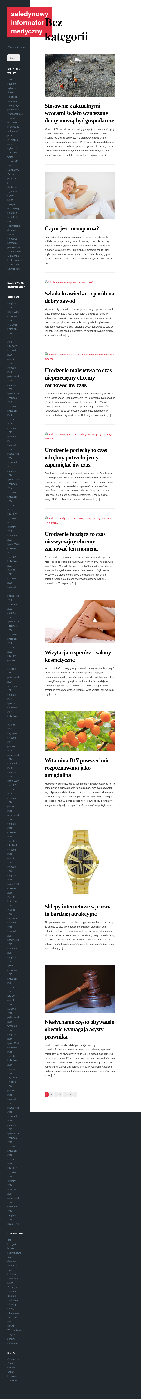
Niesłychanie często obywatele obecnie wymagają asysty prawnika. (79, 1029)
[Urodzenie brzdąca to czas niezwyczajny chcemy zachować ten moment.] (80, 520)
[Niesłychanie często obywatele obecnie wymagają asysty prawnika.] (80, 989)
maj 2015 (12, 1146)
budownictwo (14, 1252)
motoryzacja (13, 1278)
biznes (10, 1248)
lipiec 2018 (13, 884)
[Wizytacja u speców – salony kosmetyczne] (80, 621)
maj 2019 (12, 841)
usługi (10, 1325)
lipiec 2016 (13, 1043)
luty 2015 (12, 1168)
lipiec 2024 (13, 479)
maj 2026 (12, 324)
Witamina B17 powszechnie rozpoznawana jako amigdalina (77, 767)
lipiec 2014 (13, 1223)
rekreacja (12, 1304)
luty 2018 (12, 918)
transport (12, 1317)
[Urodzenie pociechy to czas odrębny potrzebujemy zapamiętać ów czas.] (80, 436)
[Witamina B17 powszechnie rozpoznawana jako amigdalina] (80, 731)
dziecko (11, 1261)
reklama (11, 1291)
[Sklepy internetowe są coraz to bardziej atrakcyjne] (80, 862)
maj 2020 (12, 785)
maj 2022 (12, 634)
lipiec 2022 (13, 621)
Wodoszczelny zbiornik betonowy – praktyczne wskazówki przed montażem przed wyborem (15, 131)
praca (10, 1282)
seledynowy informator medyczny (29, 22)
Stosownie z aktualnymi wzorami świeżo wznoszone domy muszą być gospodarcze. (80, 113)
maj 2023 (12, 557)
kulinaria (11, 1274)
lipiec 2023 (13, 544)
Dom (9, 1257)
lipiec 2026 (13, 311)
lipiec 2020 (13, 780)
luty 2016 (12, 1077)
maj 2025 (12, 406)
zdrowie (11, 1338)
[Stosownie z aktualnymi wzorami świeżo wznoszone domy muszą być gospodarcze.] (80, 75)
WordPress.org (15, 1380)
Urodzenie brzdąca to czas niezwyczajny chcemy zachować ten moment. (75, 541)
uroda (10, 1321)
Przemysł (12, 1287)
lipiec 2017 (13, 965)
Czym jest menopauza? (72, 228)
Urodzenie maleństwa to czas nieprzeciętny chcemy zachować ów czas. (78, 377)
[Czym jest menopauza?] (80, 195)
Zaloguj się (13, 1359)
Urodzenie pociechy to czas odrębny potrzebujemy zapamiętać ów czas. (76, 457)
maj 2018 (12, 896)
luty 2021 (12, 733)
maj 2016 (12, 1056)
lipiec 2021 (13, 703)
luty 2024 (12, 514)
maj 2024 (12, 492)
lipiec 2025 (13, 393)
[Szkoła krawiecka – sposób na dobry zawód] (80, 282)
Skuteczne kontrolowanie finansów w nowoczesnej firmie (14, 264)
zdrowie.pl (12, 1343)
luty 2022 (12, 655)
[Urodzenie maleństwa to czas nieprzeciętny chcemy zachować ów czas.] (80, 356)
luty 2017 (12, 995)
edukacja (12, 1265)
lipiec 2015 (13, 1133)
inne (9, 1270)
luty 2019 (12, 845)
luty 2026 (12, 346)
